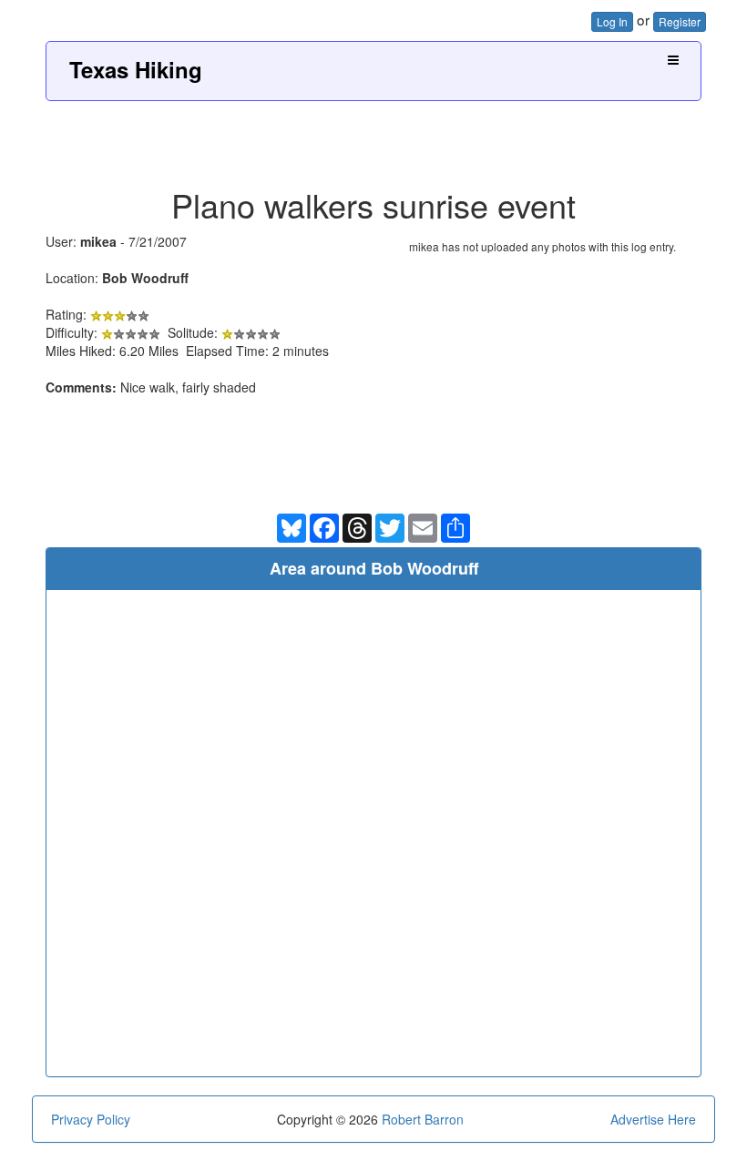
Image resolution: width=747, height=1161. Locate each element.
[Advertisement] (373, 137)
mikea (98, 241)
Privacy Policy (90, 1119)
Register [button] (680, 21)
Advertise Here (653, 1119)
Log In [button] (612, 21)
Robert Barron (423, 1119)
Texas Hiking (135, 69)
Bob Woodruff (145, 278)
